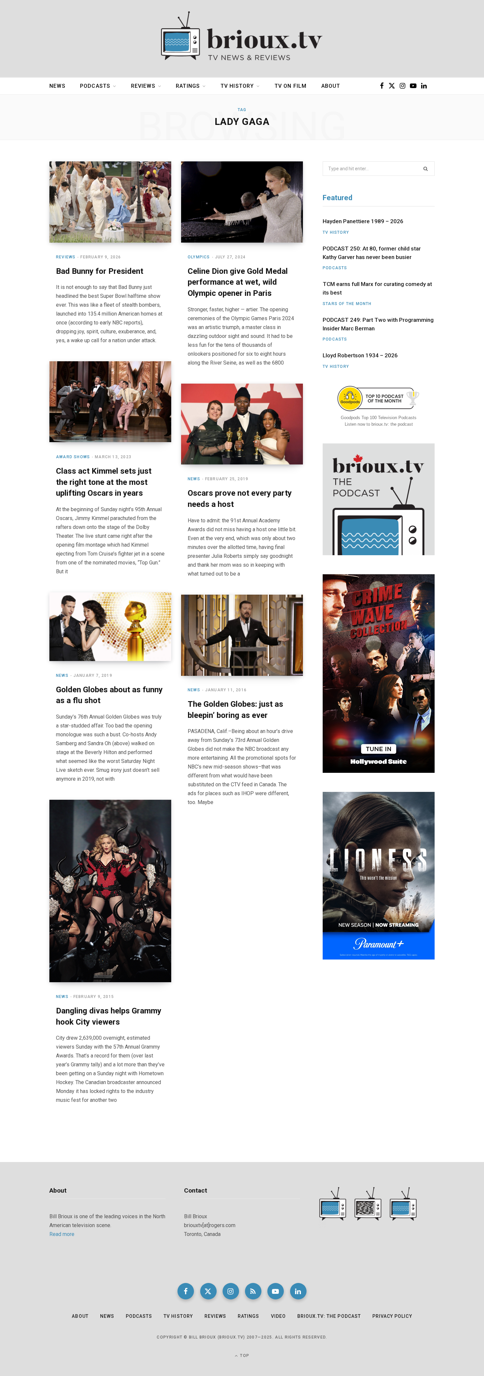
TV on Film (291, 86)
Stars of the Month (347, 303)
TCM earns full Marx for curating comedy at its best (377, 288)
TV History (237, 86)
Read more (61, 1234)
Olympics (199, 257)
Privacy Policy (392, 1316)
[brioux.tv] (242, 38)
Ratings (188, 86)
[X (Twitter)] (208, 1291)
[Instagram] (231, 1291)
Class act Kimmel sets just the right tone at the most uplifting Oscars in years (103, 482)
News (57, 86)
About (330, 86)
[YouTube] (275, 1291)
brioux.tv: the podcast (329, 1316)
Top (244, 1355)
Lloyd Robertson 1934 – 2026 (360, 355)
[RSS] (253, 1291)
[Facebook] (185, 1291)
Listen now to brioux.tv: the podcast (379, 424)
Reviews (143, 86)
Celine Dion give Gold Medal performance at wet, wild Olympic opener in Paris (238, 282)
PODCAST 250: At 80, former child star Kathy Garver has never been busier (372, 252)
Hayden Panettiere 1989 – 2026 (363, 221)
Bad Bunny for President (99, 271)
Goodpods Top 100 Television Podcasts (379, 417)
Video (278, 1316)
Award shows (73, 457)
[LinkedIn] (298, 1291)
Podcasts (95, 86)
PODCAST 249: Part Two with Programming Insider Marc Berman (378, 324)
